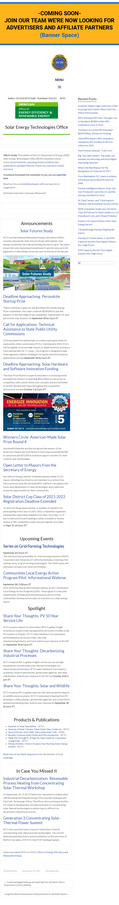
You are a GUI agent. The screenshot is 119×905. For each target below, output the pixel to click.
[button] (59, 86)
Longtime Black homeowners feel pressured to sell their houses (37, 894)
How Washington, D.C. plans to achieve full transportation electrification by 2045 (97, 180)
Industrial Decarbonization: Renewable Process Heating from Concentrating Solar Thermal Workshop (35, 783)
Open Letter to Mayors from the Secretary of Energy (29, 467)
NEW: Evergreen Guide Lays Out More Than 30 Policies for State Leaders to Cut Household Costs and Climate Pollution (98, 212)
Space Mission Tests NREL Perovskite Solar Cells (32, 732)
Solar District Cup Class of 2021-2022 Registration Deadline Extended (34, 499)
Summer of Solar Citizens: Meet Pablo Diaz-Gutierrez (35, 729)
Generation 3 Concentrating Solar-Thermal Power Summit (32, 820)
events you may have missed (49, 165)
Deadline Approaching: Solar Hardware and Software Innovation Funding (35, 366)
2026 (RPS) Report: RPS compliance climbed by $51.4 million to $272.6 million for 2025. (95, 142)
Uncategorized (52, 871)
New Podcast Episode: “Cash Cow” (95, 150)
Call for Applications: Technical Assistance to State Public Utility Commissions (30, 329)
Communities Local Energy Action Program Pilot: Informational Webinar (34, 575)
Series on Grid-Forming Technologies (33, 546)
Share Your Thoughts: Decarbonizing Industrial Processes (33, 653)
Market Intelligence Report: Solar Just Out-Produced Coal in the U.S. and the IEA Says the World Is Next (97, 192)
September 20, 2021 (31, 871)
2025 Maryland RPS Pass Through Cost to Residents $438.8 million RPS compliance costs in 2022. (97, 121)
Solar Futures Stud (35, 231)
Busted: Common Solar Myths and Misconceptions (33, 735)
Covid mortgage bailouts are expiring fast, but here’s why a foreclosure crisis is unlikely (34, 883)
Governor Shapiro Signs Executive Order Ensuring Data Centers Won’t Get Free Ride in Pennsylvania (98, 109)
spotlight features (25, 165)
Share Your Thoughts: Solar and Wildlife (36, 685)
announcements (18, 162)
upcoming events (35, 162)
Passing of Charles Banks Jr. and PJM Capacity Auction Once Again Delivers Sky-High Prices (97, 241)
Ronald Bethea (10, 871)
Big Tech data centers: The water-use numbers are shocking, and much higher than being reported (97, 159)
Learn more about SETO (15, 852)
